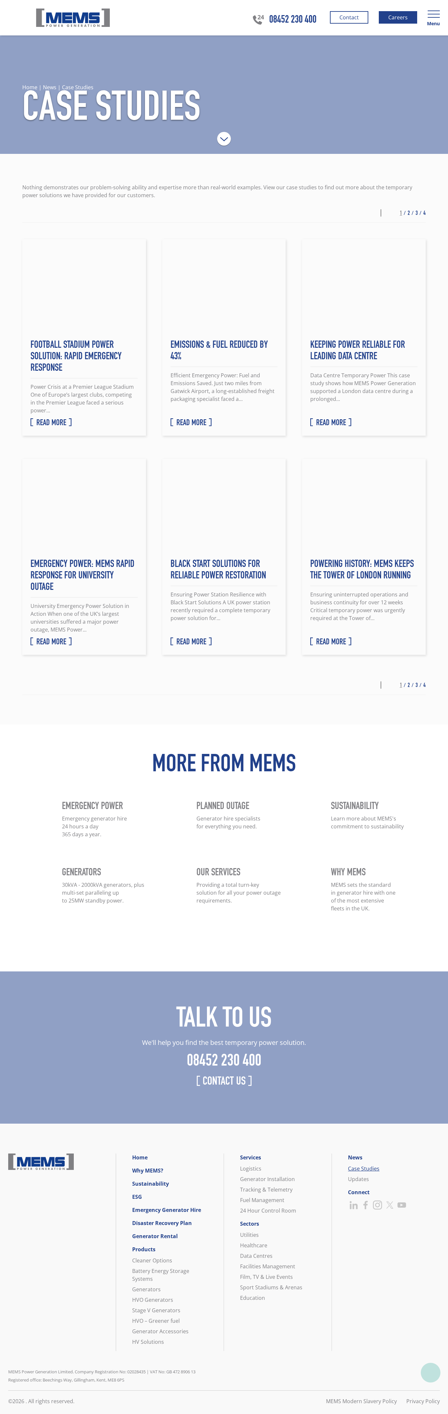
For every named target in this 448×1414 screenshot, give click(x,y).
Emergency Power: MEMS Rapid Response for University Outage (82, 576)
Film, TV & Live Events (266, 1276)
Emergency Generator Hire (166, 1210)
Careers (397, 18)
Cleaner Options (152, 1260)
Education (252, 1297)
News (355, 1157)
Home (140, 1157)
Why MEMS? (147, 1170)
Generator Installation (267, 1179)
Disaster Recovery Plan (162, 1223)
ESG (137, 1196)
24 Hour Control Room (268, 1210)
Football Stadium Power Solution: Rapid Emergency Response (76, 357)
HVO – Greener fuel (156, 1320)
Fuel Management (262, 1200)
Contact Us (224, 1082)
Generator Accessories (160, 1331)
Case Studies (363, 1168)
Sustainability (150, 1183)
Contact (348, 18)
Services (250, 1157)
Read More (51, 423)
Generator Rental (155, 1236)
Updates (358, 1179)
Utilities (249, 1234)
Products (143, 1249)
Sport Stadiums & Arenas (271, 1287)
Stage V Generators (156, 1310)
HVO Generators (152, 1299)
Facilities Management (267, 1266)
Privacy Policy (423, 1401)
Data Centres (256, 1255)
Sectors (249, 1223)
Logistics (250, 1168)
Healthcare (253, 1245)
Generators (146, 1289)
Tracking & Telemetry (266, 1189)
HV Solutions (148, 1341)
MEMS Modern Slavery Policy (361, 1401)
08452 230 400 (292, 20)
